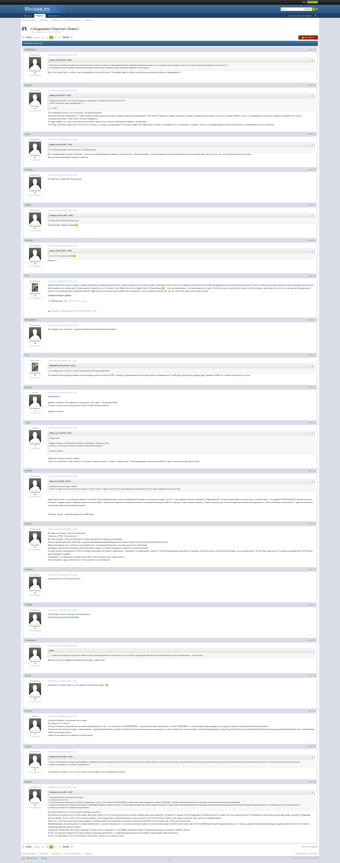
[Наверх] (170, 859)
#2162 (310, 85)
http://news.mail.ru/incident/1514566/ (63, 617)
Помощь (44, 858)
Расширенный (317, 9)
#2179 (310, 746)
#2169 (310, 355)
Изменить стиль (32, 858)
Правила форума (301, 853)
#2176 (310, 640)
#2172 (310, 471)
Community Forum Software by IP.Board (305, 858)
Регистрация (312, 2)
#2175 (310, 605)
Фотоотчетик (76, 179)
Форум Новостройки (29, 853)
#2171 (310, 423)
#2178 (310, 711)
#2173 (310, 524)
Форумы (40, 16)
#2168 (310, 320)
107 (43, 37)
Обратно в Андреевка (310, 847)
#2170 (310, 387)
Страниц (37, 37)
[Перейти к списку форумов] (46, 9)
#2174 (310, 569)
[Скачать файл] (49, 301)
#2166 (310, 240)
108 (47, 37)
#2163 (310, 134)
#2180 (310, 782)
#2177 (310, 676)
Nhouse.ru (28, 16)
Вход (303, 2)
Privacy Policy (313, 853)
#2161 (310, 50)
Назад (28, 37)
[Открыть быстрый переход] (316, 16)
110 (55, 37)
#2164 (310, 170)
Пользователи (53, 16)
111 (59, 37)
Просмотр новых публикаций (299, 16)
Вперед (66, 37)
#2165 (310, 205)
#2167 (310, 276)
